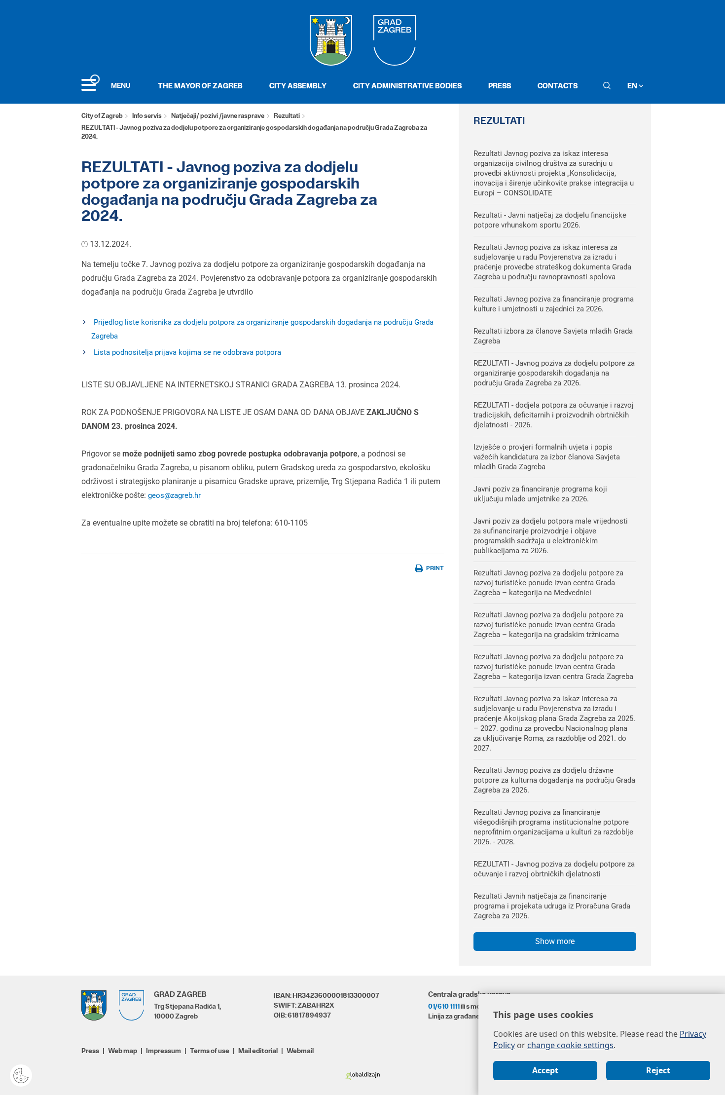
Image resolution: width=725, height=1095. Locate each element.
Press (499, 85)
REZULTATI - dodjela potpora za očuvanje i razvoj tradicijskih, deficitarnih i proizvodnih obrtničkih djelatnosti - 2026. (553, 415)
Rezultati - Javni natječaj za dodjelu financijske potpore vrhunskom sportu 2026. (549, 220)
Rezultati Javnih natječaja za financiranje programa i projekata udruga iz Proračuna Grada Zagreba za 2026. (551, 906)
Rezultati (287, 115)
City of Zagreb (102, 115)
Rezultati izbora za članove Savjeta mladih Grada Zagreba (553, 336)
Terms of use (209, 1051)
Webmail (300, 1051)
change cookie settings (570, 1045)
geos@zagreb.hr (174, 495)
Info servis (147, 115)
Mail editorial (258, 1051)
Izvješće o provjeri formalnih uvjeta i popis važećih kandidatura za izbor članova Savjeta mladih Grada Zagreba (546, 457)
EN (633, 85)
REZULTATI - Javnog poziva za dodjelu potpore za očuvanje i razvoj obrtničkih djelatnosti (554, 869)
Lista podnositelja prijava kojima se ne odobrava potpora (187, 352)
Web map (122, 1051)
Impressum (163, 1051)
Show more (555, 941)
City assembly (297, 85)
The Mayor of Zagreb (200, 85)
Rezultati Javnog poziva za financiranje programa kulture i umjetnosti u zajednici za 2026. (553, 304)
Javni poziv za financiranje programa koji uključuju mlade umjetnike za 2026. (540, 494)
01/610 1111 (444, 1006)
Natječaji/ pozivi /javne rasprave (217, 115)
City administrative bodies (407, 85)
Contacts (558, 85)
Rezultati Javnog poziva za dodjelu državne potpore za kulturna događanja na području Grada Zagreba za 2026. (554, 780)
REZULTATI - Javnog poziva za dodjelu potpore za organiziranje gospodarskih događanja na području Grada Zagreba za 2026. (554, 373)
